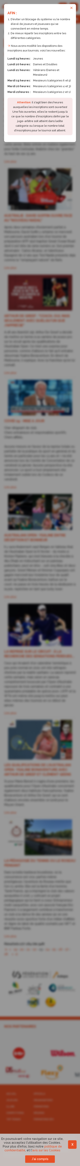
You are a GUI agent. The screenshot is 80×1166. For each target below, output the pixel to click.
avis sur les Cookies (46, 1150)
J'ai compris (40, 1159)
